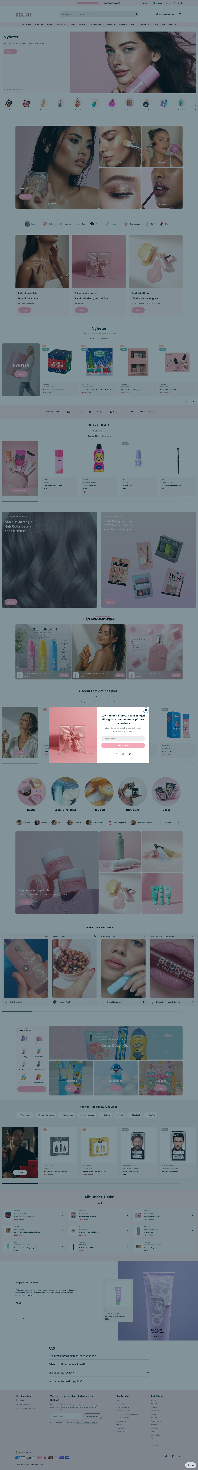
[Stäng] (146, 710)
